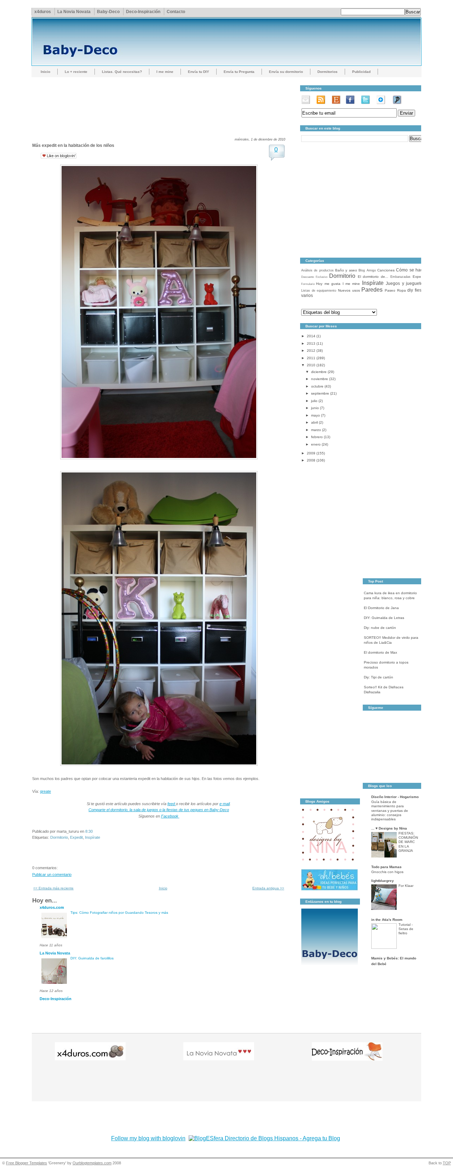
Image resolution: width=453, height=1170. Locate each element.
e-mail (224, 804)
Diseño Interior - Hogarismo (395, 797)
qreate (45, 791)
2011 (311, 358)
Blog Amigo (367, 270)
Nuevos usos (349, 290)
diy (410, 290)
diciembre (319, 372)
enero (316, 444)
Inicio (45, 72)
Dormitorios (327, 72)
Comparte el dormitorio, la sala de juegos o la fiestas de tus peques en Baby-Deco (158, 810)
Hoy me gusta (328, 284)
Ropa (401, 290)
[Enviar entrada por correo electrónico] (94, 831)
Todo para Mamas (386, 867)
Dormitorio (59, 837)
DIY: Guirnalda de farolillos (92, 958)
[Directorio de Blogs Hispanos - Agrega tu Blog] (264, 1138)
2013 (311, 343)
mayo (315, 415)
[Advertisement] (161, 101)
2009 (311, 453)
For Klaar (405, 886)
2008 (311, 460)
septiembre (320, 393)
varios (307, 295)
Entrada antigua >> (268, 888)
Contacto (176, 11)
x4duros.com (52, 907)
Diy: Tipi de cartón (378, 677)
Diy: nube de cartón (380, 628)
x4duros (42, 11)
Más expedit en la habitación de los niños (73, 145)
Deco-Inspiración (143, 11)
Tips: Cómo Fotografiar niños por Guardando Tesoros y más (119, 912)
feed (171, 804)
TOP (447, 1163)
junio (315, 408)
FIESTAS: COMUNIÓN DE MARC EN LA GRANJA (408, 842)
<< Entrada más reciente (53, 888)
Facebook (169, 816)
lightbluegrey (382, 881)
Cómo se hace (410, 270)
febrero (317, 437)
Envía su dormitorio (286, 72)
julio (314, 401)
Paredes (372, 290)
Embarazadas (400, 277)
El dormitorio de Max (380, 652)
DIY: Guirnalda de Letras (384, 618)
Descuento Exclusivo (314, 277)
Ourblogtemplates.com (92, 1163)
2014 (311, 336)
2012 (311, 350)
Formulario (308, 284)
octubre (317, 386)
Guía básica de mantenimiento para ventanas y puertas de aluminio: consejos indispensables (389, 810)
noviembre (319, 379)
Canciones (386, 270)
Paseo (390, 290)
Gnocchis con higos (387, 872)
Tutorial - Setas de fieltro (405, 929)
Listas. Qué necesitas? (122, 72)
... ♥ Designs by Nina (389, 828)
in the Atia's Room (386, 920)
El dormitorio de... (373, 277)
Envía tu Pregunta (239, 72)
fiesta (420, 290)
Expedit (76, 837)
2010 (311, 365)
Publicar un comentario (51, 874)
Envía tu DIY (198, 72)
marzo (316, 430)
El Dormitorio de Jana (381, 608)
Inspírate (92, 837)
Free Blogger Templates (26, 1163)
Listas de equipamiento (318, 290)
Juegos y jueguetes (405, 283)
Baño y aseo (346, 270)
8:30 (89, 831)
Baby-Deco (108, 11)
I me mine (164, 72)
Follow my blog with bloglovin (148, 1138)
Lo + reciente (76, 72)
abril (314, 422)
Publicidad (361, 72)
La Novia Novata (74, 11)
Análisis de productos (317, 270)
